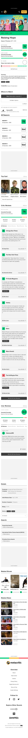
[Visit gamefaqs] (14, 718)
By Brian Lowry (5, 320)
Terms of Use (14, 687)
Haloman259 (8, 433)
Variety (6, 303)
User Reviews (6, 406)
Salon (6, 328)
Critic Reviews (6, 206)
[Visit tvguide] (14, 714)
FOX (11, 33)
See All (25, 176)
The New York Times (10, 255)
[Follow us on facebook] (9, 700)
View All (25, 205)
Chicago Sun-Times (10, 231)
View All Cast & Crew (7, 199)
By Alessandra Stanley (7, 272)
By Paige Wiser (5, 248)
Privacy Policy (14, 681)
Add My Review (14, 69)
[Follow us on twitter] (18, 700)
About (14, 672)
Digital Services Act (14, 684)
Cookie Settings (14, 690)
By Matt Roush (5, 296)
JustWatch (24, 103)
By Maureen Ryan (6, 393)
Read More (5, 291)
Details (3, 484)
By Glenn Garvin (5, 369)
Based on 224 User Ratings (7, 56)
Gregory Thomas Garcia (12, 85)
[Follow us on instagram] (14, 700)
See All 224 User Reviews (14, 454)
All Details (4, 515)
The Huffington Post (10, 375)
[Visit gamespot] (14, 710)
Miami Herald (8, 351)
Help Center (14, 675)
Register (24, 12)
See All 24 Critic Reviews (14, 398)
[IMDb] (21, 725)
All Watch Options (14, 100)
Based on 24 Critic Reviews (7, 48)
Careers (14, 678)
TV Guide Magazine (10, 279)
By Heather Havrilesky (7, 345)
